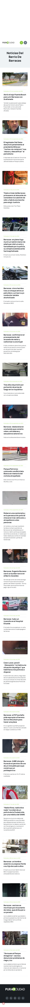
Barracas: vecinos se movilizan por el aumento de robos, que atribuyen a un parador (14, 908)
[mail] (23, 998)
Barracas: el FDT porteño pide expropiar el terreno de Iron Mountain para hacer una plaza (14, 718)
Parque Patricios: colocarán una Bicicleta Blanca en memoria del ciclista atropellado (14, 472)
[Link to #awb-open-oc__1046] (21, 42)
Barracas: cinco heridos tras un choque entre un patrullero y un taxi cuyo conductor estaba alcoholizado (14, 293)
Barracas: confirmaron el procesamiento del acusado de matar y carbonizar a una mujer (14, 338)
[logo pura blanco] (15, 988)
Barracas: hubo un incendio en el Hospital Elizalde (13, 621)
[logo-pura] (8, 42)
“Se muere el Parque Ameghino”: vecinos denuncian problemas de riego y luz (14, 957)
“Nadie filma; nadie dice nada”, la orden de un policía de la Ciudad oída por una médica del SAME (14, 811)
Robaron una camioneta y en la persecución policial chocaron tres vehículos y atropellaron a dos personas (15, 518)
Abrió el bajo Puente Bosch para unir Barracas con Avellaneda (15, 96)
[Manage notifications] (3, 1003)
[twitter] (11, 998)
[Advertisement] (15, 19)
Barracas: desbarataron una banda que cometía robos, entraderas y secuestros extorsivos (14, 430)
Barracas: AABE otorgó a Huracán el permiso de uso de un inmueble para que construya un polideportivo (15, 766)
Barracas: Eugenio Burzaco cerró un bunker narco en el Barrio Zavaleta (15, 573)
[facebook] (7, 998)
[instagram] (15, 998)
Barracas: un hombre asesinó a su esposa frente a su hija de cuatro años (15, 863)
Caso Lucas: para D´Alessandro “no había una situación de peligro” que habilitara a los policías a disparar (15, 667)
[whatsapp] (19, 998)
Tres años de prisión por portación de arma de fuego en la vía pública (14, 387)
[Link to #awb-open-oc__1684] (25, 42)
